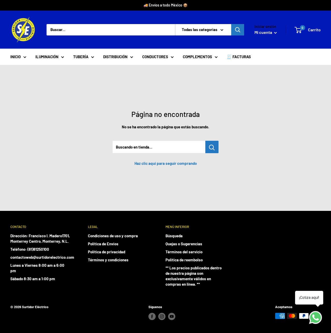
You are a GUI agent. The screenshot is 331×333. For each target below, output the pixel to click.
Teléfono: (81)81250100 (29, 249)
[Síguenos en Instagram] (162, 316)
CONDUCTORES (155, 56)
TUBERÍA (80, 56)
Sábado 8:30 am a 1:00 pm (32, 278)
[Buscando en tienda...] (212, 147)
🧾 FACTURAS (239, 56)
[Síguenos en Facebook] (152, 316)
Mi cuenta (263, 32)
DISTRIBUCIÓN (115, 56)
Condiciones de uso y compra (113, 235)
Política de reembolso (184, 259)
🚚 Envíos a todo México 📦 (165, 5)
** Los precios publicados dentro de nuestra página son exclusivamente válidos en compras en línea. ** (194, 275)
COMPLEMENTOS (197, 56)
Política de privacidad (106, 251)
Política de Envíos (103, 243)
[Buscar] (237, 29)
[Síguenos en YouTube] (171, 316)
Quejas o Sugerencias (184, 243)
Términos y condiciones (108, 259)
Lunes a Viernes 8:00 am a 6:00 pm (37, 268)
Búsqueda (174, 235)
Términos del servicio (184, 251)
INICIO (15, 56)
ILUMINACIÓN (46, 56)
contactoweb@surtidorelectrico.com (40, 257)
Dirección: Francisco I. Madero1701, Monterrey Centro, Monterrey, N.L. (40, 238)
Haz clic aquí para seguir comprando (165, 163)
